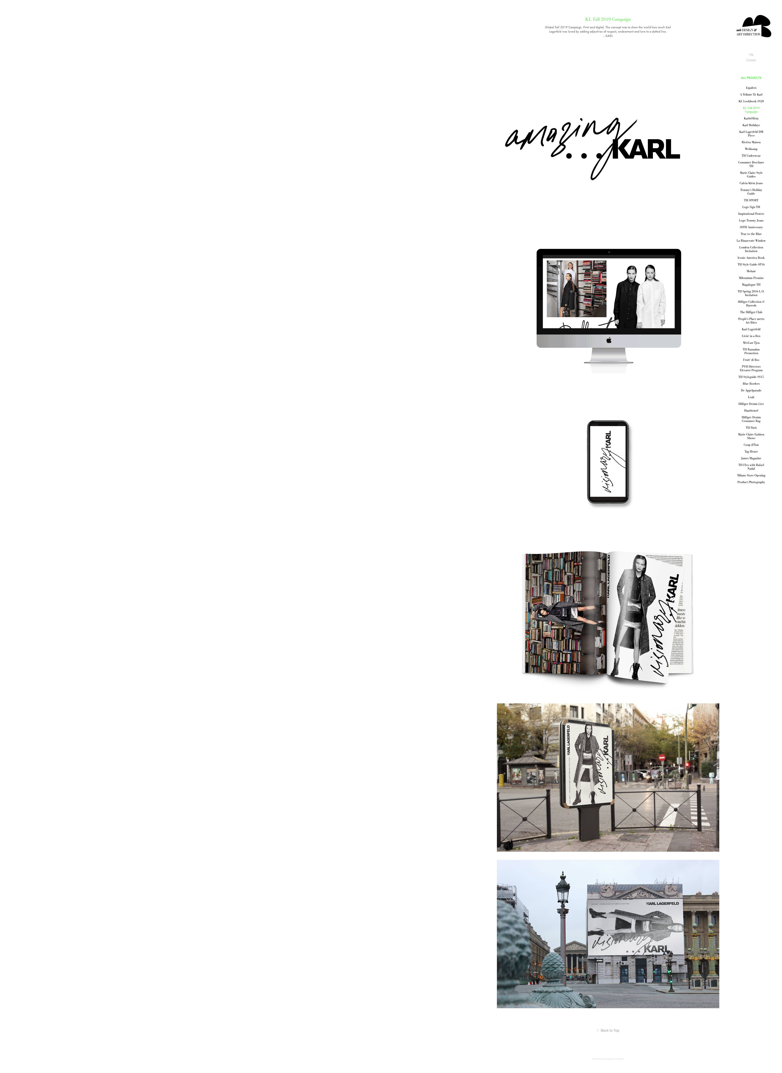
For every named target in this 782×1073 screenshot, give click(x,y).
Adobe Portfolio (615, 1059)
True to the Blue (751, 234)
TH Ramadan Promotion (751, 351)
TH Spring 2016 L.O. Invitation (751, 293)
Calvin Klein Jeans (751, 183)
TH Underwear (751, 156)
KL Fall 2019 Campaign (751, 109)
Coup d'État (751, 445)
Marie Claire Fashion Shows (751, 436)
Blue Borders (751, 384)
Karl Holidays (751, 125)
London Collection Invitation (751, 249)
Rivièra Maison (751, 142)
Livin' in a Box (751, 336)
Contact (751, 60)
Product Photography (751, 482)
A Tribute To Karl (751, 94)
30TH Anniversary (751, 227)
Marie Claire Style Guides (751, 174)
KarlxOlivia (751, 118)
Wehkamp (751, 149)
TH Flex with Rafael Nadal (751, 466)
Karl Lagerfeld (751, 329)
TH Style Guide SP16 (751, 264)
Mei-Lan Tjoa (751, 343)
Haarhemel (751, 410)
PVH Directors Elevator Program (751, 368)
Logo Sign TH (751, 207)
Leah (751, 397)
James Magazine (751, 458)
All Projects (751, 78)
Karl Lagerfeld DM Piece (751, 133)
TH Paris (751, 428)
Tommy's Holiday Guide (751, 191)
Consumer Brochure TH (751, 164)
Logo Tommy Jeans (751, 220)
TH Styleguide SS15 (751, 377)
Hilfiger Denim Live (751, 404)
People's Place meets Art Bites (751, 320)
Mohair (751, 271)
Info (751, 54)
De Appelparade (751, 390)
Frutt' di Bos (751, 360)
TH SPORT (751, 200)
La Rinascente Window (751, 240)
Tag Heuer (751, 451)
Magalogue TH (751, 284)
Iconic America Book (751, 258)
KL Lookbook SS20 (751, 101)
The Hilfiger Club (751, 312)
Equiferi (751, 88)
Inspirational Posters (751, 214)
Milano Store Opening (751, 475)
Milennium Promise (751, 278)
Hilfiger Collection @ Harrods (751, 303)
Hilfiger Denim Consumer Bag (751, 419)
